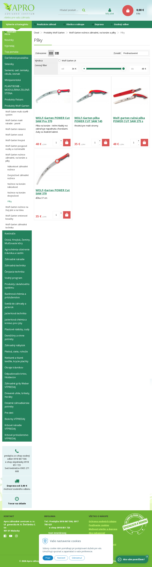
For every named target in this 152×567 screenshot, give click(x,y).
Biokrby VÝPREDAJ (15, 419)
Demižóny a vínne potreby (14, 337)
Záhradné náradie (14, 259)
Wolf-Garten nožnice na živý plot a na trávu (16, 208)
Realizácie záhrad (46, 24)
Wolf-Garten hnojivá (15, 140)
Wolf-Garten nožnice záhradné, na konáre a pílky (92, 32)
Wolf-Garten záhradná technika (16, 226)
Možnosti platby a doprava (103, 529)
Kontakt (11, 31)
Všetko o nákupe (75, 24)
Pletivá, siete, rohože (16, 351)
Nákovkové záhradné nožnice (17, 168)
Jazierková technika (15, 313)
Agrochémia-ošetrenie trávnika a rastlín (17, 251)
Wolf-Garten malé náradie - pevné (14, 122)
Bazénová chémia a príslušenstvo (15, 295)
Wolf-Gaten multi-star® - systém (17, 113)
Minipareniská (13, 80)
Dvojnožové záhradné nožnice (18, 177)
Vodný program (13, 278)
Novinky (9, 40)
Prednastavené (130, 53)
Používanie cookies (99, 525)
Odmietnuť (77, 558)
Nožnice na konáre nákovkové (16, 185)
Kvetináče (10, 233)
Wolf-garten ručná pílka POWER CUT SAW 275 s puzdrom (129, 121)
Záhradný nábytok (15, 345)
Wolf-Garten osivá (14, 134)
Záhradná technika (15, 265)
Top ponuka (11, 51)
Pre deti (9, 412)
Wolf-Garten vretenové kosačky (16, 217)
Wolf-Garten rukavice (15, 129)
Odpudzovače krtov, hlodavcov (16, 375)
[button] (147, 556)
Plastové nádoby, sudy (17, 329)
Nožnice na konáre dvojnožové (16, 194)
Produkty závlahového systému (17, 285)
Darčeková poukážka (16, 57)
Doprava (99, 24)
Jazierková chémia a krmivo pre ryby (16, 321)
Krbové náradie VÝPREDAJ (13, 427)
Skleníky (9, 64)
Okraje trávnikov (14, 367)
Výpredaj (9, 45)
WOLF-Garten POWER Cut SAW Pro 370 (53, 119)
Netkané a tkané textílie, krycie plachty (16, 359)
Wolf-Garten (69, 60)
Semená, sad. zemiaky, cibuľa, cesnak (17, 72)
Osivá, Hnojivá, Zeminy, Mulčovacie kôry (17, 241)
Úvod (36, 32)
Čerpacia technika (14, 271)
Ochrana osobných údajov (102, 521)
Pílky (9, 201)
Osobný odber (121, 24)
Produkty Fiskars (14, 99)
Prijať (47, 558)
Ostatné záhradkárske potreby (17, 404)
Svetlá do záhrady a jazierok (15, 305)
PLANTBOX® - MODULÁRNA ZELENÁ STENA (17, 90)
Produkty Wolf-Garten (54, 32)
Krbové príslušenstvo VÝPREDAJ (16, 436)
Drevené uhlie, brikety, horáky (17, 395)
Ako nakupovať (97, 533)
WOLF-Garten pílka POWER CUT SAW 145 (88, 119)
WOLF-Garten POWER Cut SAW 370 (53, 191)
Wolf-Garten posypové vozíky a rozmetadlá (16, 147)
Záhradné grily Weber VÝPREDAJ (17, 385)
